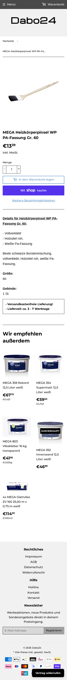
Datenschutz (33, 567)
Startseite (8, 41)
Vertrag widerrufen (48, 673)
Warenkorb (55, 4)
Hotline (33, 587)
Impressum (33, 556)
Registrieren (54, 630)
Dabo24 (36, 647)
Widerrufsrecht (33, 572)
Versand (33, 598)
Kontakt (33, 592)
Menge (7, 162)
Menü (11, 4)
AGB (33, 562)
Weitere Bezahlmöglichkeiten (33, 200)
